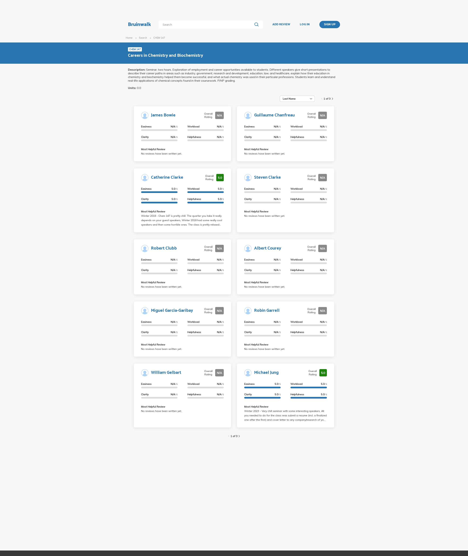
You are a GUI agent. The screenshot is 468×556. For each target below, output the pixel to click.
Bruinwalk (139, 25)
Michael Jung (266, 372)
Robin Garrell (267, 310)
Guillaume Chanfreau (274, 115)
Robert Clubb (164, 248)
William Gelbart (166, 372)
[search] (206, 25)
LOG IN (305, 24)
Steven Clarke (267, 177)
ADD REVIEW (281, 24)
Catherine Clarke (167, 177)
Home (129, 37)
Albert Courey (267, 248)
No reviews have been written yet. (161, 153)
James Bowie (163, 115)
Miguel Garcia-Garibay (172, 310)
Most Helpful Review (153, 149)
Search (143, 37)
